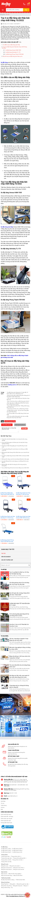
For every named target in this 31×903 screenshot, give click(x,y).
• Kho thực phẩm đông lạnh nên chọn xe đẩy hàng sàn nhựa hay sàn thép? (17, 417)
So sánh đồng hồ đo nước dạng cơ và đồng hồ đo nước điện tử (15, 461)
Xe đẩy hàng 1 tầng (6, 848)
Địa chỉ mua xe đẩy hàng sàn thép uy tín (12, 56)
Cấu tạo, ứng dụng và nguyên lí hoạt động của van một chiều (18, 639)
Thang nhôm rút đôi (6, 859)
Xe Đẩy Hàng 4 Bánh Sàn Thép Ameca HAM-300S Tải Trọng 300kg (7, 493)
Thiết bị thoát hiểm (20, 879)
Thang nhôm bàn (5, 856)
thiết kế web (17, 894)
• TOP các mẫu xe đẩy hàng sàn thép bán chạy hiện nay (18, 399)
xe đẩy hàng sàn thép (10, 421)
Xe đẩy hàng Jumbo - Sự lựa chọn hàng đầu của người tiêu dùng (15, 36)
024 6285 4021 (13, 784)
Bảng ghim (12, 884)
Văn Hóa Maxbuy (6, 556)
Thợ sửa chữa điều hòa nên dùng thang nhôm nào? (19, 665)
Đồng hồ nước (4, 866)
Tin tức (7, 14)
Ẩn (20, 42)
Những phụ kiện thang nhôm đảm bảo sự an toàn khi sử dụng (15, 453)
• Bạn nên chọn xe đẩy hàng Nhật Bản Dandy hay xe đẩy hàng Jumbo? (18, 403)
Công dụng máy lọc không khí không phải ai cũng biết (19, 686)
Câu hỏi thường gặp (7, 560)
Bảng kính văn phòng (6, 885)
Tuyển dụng (4, 805)
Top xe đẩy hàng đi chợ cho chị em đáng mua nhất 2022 (15, 467)
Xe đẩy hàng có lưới (17, 852)
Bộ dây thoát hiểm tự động (7, 879)
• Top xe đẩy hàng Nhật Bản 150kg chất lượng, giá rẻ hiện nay (18, 406)
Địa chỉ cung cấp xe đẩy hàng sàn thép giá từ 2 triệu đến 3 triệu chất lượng (15, 28)
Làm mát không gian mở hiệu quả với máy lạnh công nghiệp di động (14, 443)
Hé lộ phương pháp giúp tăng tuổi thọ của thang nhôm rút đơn (19, 614)
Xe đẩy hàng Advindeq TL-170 (13, 52)
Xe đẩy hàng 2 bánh (17, 848)
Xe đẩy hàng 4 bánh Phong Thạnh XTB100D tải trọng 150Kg (7, 540)
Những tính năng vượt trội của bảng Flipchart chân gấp (15, 459)
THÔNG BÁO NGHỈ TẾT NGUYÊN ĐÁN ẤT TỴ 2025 (19, 604)
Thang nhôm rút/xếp (6, 861)
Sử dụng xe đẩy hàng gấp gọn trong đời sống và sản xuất (14, 446)
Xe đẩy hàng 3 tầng (17, 850)
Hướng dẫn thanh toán (6, 822)
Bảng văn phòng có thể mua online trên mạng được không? (19, 657)
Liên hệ (2, 807)
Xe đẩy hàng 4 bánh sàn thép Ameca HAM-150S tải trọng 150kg (23, 517)
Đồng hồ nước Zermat (18, 869)
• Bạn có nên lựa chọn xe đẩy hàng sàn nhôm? (18, 401)
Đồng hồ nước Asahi (15, 866)
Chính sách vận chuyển (6, 818)
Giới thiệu (3, 801)
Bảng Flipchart (4, 884)
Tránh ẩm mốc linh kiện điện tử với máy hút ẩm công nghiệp (14, 439)
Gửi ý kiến (24, 428)
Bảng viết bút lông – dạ (7, 887)
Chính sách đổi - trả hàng (7, 816)
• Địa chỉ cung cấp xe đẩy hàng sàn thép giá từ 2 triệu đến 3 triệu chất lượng (18, 396)
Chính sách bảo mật (6, 820)
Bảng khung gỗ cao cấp (22, 884)
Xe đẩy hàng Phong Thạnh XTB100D (15, 54)
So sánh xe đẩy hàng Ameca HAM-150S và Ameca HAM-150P (15, 456)
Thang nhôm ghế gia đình (19, 858)
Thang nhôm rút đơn (17, 859)
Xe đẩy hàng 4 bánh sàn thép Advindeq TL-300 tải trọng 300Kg (23, 493)
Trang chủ (2, 14)
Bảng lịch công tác (17, 885)
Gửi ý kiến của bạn (6, 424)
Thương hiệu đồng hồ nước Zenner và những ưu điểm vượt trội (15, 449)
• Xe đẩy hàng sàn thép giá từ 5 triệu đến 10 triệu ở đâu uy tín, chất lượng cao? (17, 393)
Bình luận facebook (20, 424)
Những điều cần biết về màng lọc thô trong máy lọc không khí (14, 465)
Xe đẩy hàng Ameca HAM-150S (13, 50)
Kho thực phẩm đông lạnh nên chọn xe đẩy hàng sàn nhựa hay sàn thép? (15, 38)
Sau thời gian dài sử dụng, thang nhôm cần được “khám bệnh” (19, 593)
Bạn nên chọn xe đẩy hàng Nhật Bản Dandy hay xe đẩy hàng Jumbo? (15, 32)
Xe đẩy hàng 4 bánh (6, 852)
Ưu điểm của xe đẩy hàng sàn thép (11, 44)
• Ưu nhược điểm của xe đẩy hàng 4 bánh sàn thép (18, 414)
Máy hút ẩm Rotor (18, 875)
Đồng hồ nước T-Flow (18, 867)
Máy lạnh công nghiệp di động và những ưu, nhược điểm (19, 648)
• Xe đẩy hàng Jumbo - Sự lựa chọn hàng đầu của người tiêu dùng (18, 411)
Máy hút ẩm (4, 873)
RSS (2, 809)
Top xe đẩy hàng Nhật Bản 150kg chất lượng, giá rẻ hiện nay (14, 33)
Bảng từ (26, 885)
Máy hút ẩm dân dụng (6, 875)
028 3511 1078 (13, 793)
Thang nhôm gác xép (6, 858)
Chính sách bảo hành (6, 814)
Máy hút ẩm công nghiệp (15, 873)
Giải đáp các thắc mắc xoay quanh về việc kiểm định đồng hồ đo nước (19, 676)
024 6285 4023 (21, 784)
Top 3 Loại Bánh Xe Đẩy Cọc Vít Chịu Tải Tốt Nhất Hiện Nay (19, 573)
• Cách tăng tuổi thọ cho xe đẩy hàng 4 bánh (17, 408)
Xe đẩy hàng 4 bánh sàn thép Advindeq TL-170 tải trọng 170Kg (7, 517)
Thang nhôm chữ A (16, 856)
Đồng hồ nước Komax (6, 867)
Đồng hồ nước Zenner (6, 869)
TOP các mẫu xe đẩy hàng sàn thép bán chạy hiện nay (15, 29)
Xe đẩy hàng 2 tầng (6, 850)
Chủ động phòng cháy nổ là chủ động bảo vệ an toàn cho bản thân (19, 583)
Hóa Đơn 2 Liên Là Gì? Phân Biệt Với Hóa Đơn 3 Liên (19, 625)
